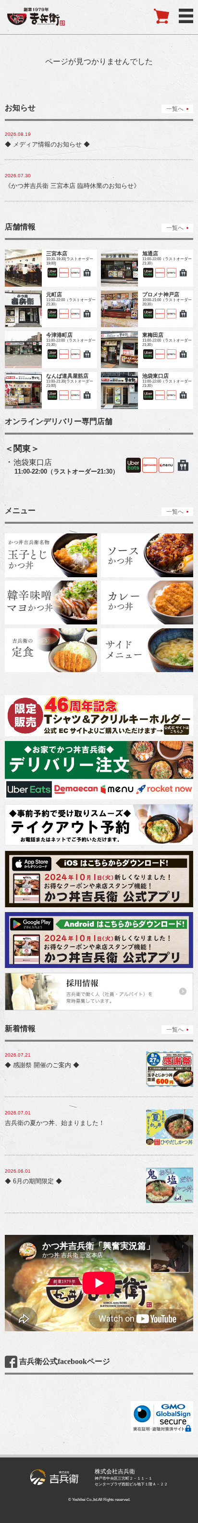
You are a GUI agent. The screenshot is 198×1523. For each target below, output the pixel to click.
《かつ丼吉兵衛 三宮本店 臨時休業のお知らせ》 (72, 185)
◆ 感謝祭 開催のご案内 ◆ (42, 1065)
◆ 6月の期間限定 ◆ (33, 1181)
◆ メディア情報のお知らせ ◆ (47, 144)
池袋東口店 (32, 462)
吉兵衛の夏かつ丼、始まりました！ (55, 1122)
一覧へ (175, 109)
